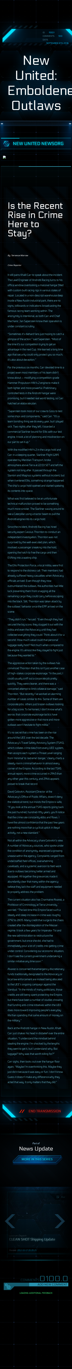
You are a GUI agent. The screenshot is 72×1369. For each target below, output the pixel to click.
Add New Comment (52, 1284)
